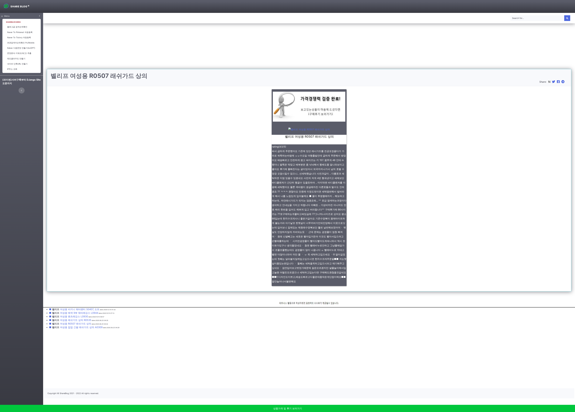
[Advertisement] (309, 48)
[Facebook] (558, 81)
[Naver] (549, 81)
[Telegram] (563, 81)
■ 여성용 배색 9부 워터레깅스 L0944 (73, 312)
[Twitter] (553, 81)
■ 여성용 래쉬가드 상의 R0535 (70, 320)
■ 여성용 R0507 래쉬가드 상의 (70, 323)
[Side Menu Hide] (22, 90)
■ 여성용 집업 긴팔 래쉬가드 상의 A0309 (76, 327)
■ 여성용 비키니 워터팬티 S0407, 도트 (74, 309)
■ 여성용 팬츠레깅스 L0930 (68, 316)
